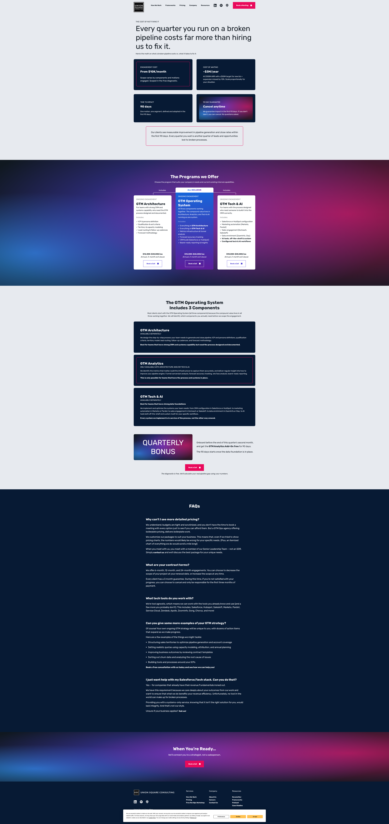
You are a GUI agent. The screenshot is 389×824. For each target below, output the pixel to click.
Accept (255, 816)
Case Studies (237, 805)
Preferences (221, 816)
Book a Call (151, 264)
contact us (158, 552)
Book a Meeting (242, 5)
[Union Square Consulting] (139, 7)
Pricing (182, 5)
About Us (212, 797)
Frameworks (170, 5)
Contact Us (213, 803)
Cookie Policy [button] (152, 818)
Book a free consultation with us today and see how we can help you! (180, 667)
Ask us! (182, 711)
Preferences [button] (193, 818)
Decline (238, 816)
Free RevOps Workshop (195, 803)
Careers (212, 800)
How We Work (156, 5)
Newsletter (236, 797)
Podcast (235, 803)
